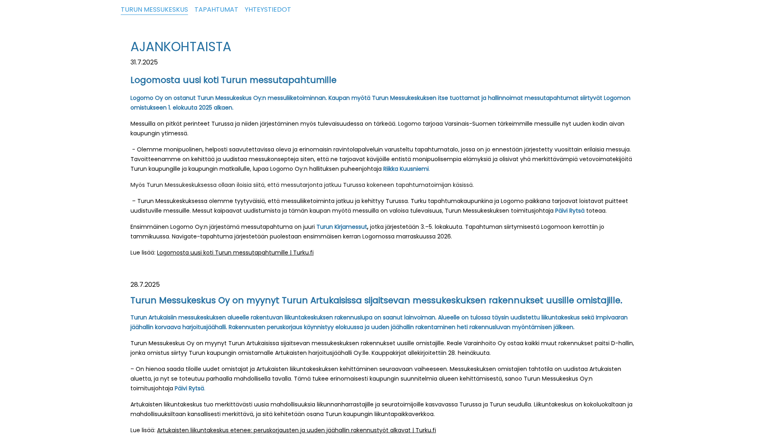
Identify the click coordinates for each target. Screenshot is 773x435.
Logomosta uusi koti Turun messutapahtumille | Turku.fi (235, 253)
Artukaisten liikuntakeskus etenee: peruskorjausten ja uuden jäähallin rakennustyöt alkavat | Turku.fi (296, 430)
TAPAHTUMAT (216, 9)
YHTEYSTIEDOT (268, 9)
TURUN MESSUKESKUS (154, 9)
